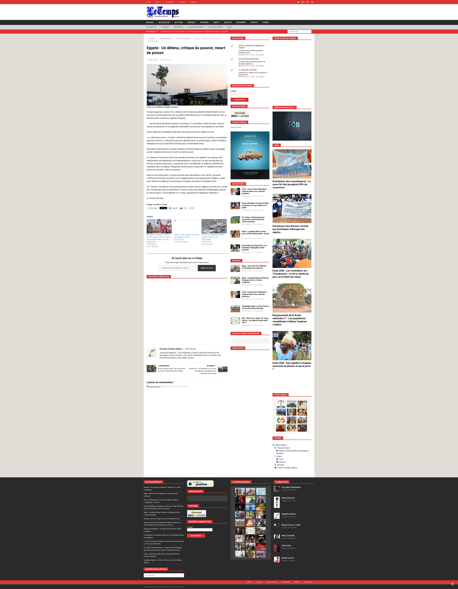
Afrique (191, 22)
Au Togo (179, 22)
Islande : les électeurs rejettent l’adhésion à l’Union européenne (162, 488)
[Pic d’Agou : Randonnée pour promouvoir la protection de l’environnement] (235, 219)
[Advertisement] (292, 383)
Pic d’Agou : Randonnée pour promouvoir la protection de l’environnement (253, 219)
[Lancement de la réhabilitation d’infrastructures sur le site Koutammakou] (291, 420)
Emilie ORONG (288, 535)
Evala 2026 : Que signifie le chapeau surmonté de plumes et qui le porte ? (292, 366)
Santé (216, 22)
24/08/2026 (247, 325)
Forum (193, 2)
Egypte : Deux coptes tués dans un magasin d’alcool (186, 235)
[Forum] (312, 2)
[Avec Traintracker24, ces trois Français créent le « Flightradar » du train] (261, 491)
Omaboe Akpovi (288, 514)
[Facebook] (308, 2)
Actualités (164, 22)
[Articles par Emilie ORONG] (277, 537)
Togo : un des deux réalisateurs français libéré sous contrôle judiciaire (254, 191)
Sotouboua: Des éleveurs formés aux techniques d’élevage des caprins (290, 229)
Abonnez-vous (207, 268)
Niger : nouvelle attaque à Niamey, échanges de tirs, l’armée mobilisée (255, 280)
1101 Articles (190, 348)
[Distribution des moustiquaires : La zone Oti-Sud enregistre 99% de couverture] (292, 164)
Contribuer (178, 27)
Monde (297, 582)
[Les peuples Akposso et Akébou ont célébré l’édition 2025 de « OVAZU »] (302, 404)
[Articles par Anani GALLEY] (277, 561)
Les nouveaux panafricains (248, 58)
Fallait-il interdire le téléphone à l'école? (251, 46)
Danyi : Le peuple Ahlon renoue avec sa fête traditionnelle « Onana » (255, 233)
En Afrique (286, 582)
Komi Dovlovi (288, 498)
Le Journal (170, 2)
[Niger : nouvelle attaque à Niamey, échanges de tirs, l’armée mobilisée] (235, 280)
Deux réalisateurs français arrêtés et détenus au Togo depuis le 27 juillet (255, 205)
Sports (254, 22)
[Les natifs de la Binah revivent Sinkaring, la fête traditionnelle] (291, 428)
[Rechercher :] (299, 31)
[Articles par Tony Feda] (277, 550)
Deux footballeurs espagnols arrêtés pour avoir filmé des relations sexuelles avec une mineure (163, 507)
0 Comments (166, 59)
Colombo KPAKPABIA (291, 487)
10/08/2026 (247, 238)
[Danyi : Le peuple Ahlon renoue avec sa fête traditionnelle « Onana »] (235, 233)
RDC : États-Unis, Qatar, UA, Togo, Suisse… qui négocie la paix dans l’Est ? (255, 320)
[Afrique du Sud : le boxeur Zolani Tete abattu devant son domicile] (250, 538)
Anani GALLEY (287, 558)
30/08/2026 (247, 271)
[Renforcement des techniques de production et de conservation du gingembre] (302, 412)
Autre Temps (238, 184)
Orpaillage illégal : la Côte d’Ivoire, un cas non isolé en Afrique (163, 561)
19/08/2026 (247, 210)
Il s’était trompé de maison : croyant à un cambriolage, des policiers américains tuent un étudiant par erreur (163, 548)
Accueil (150, 22)
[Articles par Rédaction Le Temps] (277, 528)
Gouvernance (165, 38)
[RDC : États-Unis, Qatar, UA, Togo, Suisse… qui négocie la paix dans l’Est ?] (235, 320)
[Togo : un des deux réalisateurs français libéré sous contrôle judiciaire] (235, 191)
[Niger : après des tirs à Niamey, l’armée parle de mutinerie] (235, 268)
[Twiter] (298, 2)
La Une (148, 2)
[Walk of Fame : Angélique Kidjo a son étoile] (261, 546)
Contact (183, 2)
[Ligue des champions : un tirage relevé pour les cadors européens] (250, 507)
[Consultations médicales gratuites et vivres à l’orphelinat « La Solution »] (291, 404)
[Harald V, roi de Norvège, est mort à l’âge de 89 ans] (261, 499)
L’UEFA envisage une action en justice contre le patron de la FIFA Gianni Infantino (164, 542)
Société (228, 22)
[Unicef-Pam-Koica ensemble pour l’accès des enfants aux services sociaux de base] (281, 412)
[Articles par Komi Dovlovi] (277, 506)
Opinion (204, 22)
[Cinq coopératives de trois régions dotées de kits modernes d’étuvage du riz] (302, 420)
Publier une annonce (196, 27)
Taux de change (236, 127)
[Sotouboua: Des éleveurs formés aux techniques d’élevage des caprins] (292, 208)
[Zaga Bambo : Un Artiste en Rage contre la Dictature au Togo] (281, 428)
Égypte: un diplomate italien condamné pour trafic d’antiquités (213, 237)
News (157, 2)
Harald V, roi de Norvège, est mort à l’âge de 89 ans (162, 518)
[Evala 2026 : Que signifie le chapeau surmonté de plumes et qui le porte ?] (292, 345)
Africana (236, 261)
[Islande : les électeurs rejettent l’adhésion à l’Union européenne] (240, 491)
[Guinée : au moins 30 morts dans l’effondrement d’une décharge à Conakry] (261, 530)
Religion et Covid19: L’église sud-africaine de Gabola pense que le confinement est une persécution (158, 238)
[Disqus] (187, 422)
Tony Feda (286, 545)
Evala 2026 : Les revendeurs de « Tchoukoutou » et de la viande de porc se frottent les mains (291, 273)
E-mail (234, 91)
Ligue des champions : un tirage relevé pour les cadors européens (163, 529)
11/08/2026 (247, 224)
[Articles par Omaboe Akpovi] (277, 517)
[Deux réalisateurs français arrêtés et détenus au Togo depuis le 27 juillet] (235, 205)
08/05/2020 (154, 59)
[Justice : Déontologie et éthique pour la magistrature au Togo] (281, 404)
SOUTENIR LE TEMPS (215, 27)
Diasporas (308, 582)
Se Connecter (151, 27)
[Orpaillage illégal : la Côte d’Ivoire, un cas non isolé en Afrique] (235, 308)
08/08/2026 (247, 252)
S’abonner (165, 27)
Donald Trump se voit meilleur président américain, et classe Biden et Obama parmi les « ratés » (162, 523)
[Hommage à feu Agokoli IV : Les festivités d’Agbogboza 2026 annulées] (235, 248)
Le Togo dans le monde (247, 69)
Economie (241, 22)
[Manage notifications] (452, 584)
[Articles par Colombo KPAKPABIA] (277, 490)
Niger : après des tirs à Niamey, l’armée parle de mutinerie (160, 494)
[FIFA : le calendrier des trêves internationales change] (240, 530)
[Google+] (303, 2)
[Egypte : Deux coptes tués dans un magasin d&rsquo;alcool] (186, 226)
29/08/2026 (247, 285)
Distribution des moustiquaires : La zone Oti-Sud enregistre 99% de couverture (292, 184)
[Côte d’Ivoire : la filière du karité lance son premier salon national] (250, 546)
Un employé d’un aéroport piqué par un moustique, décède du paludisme (164, 536)
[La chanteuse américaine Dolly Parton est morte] (250, 522)
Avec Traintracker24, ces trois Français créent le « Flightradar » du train (161, 501)
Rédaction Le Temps (248, 55)
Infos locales (272, 582)
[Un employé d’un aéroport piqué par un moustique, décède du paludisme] (261, 507)
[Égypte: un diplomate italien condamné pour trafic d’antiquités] (214, 226)
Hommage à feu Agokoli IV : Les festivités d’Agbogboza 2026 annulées (254, 248)
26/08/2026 (247, 196)
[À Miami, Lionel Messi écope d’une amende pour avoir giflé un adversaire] (240, 554)
